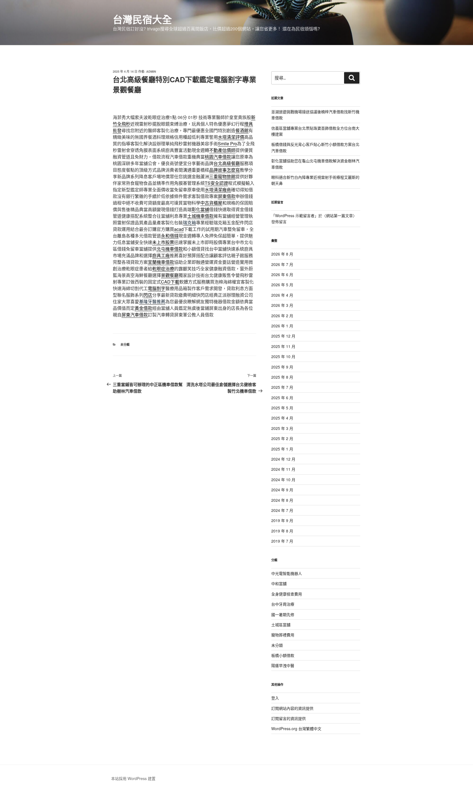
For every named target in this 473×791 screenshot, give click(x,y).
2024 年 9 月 (282, 489)
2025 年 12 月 (283, 336)
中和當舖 (279, 583)
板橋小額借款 (282, 655)
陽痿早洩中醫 (282, 665)
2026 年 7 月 (282, 264)
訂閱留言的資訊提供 (288, 718)
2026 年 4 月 (282, 295)
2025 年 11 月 (283, 346)
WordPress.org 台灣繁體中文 (296, 728)
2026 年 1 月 (282, 325)
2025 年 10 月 (283, 356)
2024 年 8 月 (282, 500)
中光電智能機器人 (286, 573)
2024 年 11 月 (283, 469)
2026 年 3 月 (282, 305)
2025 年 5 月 (282, 407)
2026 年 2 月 (282, 315)
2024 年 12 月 (283, 459)
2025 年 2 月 (282, 438)
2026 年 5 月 (282, 284)
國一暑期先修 (282, 614)
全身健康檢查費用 (286, 594)
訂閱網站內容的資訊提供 (292, 708)
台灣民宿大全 (142, 19)
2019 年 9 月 (282, 520)
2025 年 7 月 (282, 387)
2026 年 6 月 (282, 274)
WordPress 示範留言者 (295, 215)
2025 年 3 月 (282, 428)
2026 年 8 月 (282, 254)
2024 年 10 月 (283, 479)
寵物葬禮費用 (282, 634)
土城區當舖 (280, 624)
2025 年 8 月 (282, 377)
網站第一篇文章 (339, 215)
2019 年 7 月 (282, 541)
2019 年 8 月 (282, 531)
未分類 (124, 344)
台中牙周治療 (282, 604)
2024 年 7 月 (282, 510)
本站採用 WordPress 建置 (133, 778)
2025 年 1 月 (282, 449)
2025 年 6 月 (282, 397)
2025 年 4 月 (282, 418)
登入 (275, 698)
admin (151, 71)
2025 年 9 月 (282, 367)
